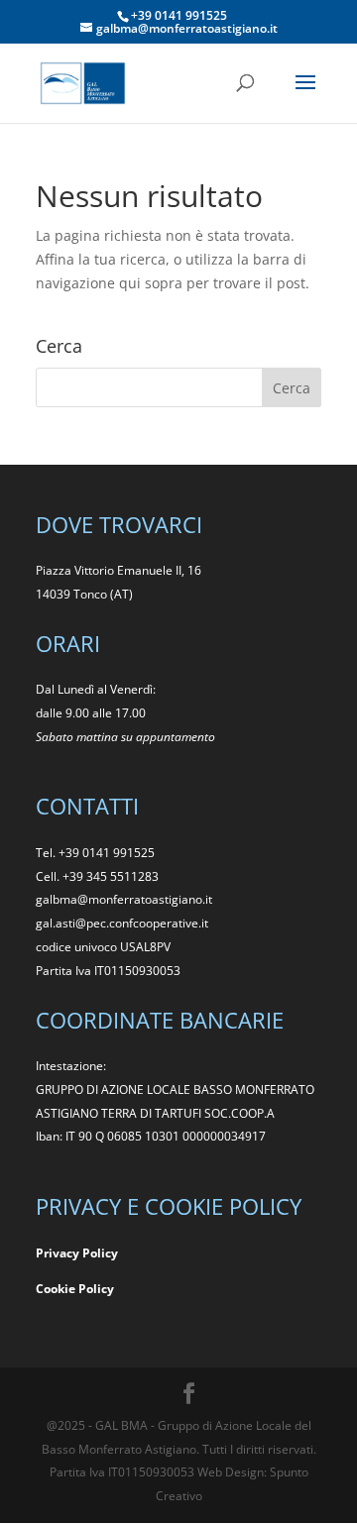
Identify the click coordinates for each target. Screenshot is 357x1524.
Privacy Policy (77, 1253)
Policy (96, 1288)
